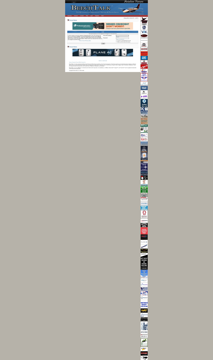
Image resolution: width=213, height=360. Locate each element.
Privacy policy (88, 40)
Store (102, 15)
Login (91, 15)
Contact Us (83, 62)
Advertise (69, 15)
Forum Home (73, 20)
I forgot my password (120, 39)
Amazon (76, 15)
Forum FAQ (78, 62)
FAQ (87, 15)
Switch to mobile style (103, 60)
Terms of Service (72, 62)
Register (97, 15)
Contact (82, 15)
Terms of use (81, 40)
